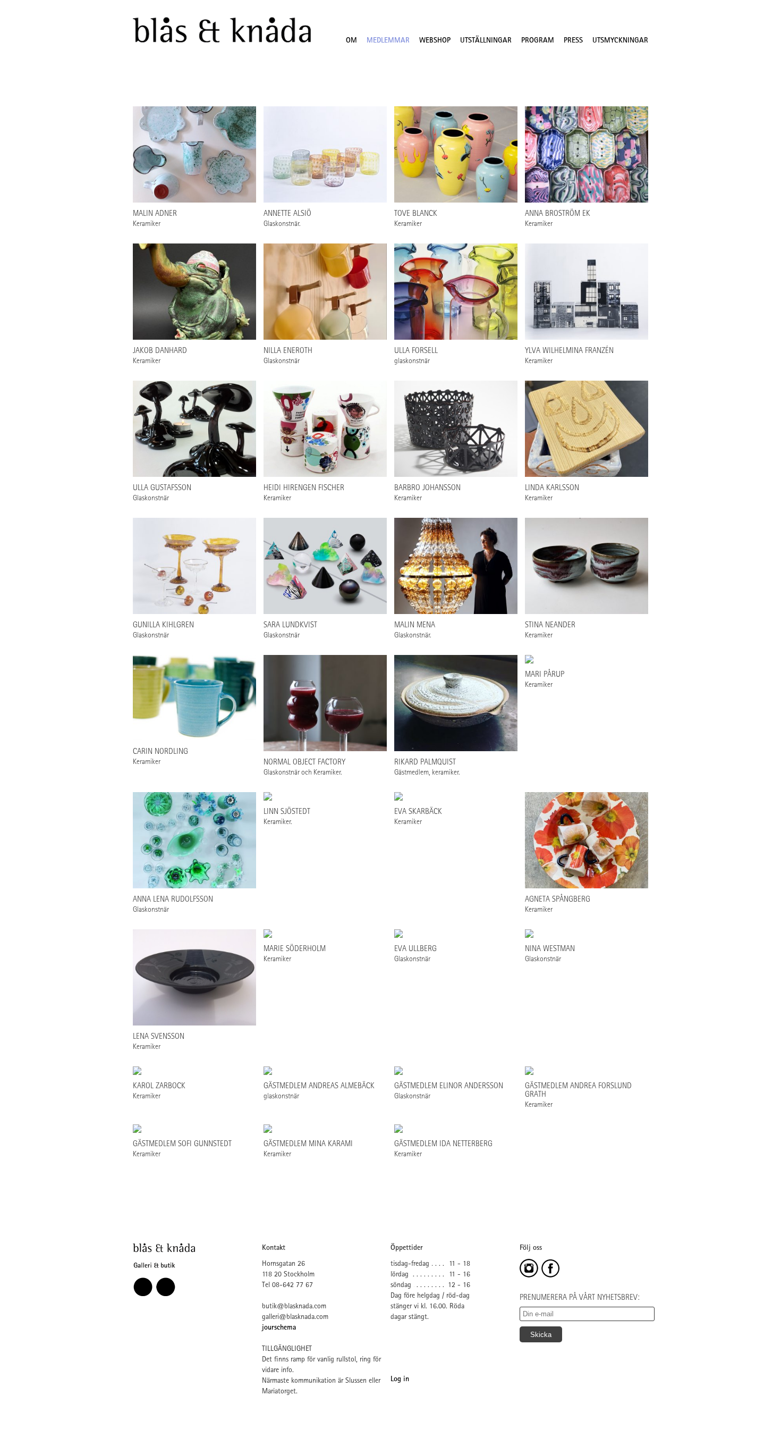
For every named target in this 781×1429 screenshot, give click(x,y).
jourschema (279, 1328)
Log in (399, 1379)
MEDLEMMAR (388, 41)
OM (351, 41)
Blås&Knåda (222, 30)
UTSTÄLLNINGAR (486, 41)
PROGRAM (537, 41)
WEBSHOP (435, 41)
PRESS (573, 41)
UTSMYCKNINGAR (620, 41)
